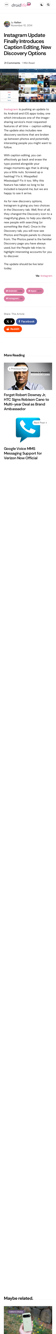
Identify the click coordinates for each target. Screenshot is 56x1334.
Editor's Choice (16, 1312)
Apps (36, 290)
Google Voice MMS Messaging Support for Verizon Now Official (23, 453)
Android (15, 290)
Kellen (17, 22)
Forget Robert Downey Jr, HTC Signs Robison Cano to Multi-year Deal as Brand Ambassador (26, 401)
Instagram (46, 275)
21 (12, 63)
